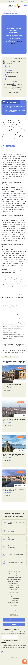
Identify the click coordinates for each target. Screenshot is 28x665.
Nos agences (14, 596)
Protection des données (14, 662)
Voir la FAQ (14, 81)
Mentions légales (14, 657)
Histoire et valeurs (14, 594)
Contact (13, 1)
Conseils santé (14, 589)
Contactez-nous (14, 92)
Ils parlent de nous (14, 612)
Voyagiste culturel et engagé (9, 1)
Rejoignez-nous (14, 600)
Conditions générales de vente (14, 577)
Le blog (14, 610)
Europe (7, 11)
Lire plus (14, 381)
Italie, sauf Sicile (13, 11)
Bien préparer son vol (14, 587)
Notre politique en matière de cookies (14, 659)
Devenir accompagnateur (14, 602)
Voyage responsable (14, 598)
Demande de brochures (14, 581)
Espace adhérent (11, 1)
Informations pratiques (15, 1)
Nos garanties (14, 575)
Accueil (3, 11)
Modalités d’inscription (14, 583)
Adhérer (14, 624)
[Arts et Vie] (14, 6)
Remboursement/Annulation (14, 579)
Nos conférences (14, 608)
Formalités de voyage (14, 585)
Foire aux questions (14, 573)
